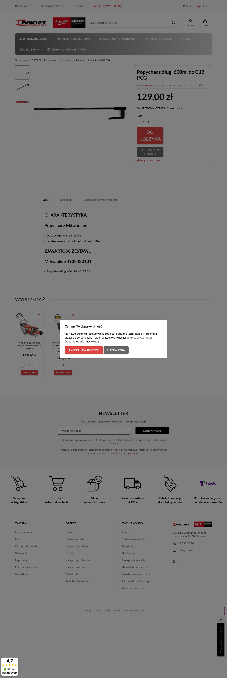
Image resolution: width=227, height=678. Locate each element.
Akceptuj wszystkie (83, 350)
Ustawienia (116, 350)
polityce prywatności (139, 337)
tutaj (96, 341)
